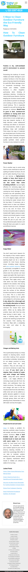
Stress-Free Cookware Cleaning (12, 488)
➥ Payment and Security (14, 555)
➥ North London (14, 539)
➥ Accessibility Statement (14, 558)
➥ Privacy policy (14, 551)
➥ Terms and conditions (14, 550)
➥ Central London (14, 545)
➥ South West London (14, 541)
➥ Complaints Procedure (14, 556)
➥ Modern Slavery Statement (14, 563)
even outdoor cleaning (13, 266)
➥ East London (14, 536)
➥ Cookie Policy (14, 566)
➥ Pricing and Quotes (14, 565)
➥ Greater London (14, 538)
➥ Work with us (14, 553)
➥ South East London (14, 543)
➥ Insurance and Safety (14, 560)
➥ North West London (14, 546)
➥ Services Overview (14, 561)
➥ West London (14, 534)
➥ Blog (14, 548)
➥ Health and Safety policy (14, 568)
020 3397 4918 (15, 10)
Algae (5, 428)
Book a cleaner (14, 7)
